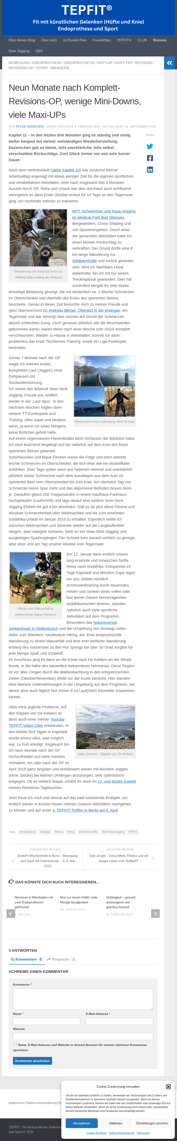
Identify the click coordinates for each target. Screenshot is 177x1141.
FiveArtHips (102, 40)
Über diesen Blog (21, 40)
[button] (168, 1087)
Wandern (60, 68)
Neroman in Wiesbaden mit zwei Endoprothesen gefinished (34, 902)
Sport (42, 68)
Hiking (71, 831)
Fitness (59, 831)
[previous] (10, 913)
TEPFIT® (124, 40)
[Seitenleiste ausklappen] (169, 62)
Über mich (49, 40)
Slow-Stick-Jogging (113, 831)
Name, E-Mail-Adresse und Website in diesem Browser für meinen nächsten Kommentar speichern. (80, 1047)
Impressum (143, 1133)
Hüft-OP (105, 63)
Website (19, 1029)
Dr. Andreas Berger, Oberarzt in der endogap (81, 310)
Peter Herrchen (30, 126)
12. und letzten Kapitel (117, 781)
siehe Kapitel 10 (66, 170)
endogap (45, 831)
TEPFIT (132, 831)
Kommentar (22, 984)
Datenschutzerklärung (122, 1133)
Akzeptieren (81, 1123)
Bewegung (19, 63)
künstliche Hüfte (88, 831)
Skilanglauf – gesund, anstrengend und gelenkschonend (121, 902)
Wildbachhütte (84, 261)
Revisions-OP (21, 68)
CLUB (142, 40)
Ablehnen (115, 1123)
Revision (160, 40)
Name (18, 1014)
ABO (39, 51)
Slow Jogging (18, 51)
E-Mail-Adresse (98, 1014)
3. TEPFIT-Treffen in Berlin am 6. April (85, 810)
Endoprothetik (79, 63)
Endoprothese (47, 63)
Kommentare (29, 959)
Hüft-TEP (124, 63)
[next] (155, 913)
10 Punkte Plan (75, 40)
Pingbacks (63, 959)
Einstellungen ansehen (152, 1123)
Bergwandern (28, 831)
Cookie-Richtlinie (96, 1133)
